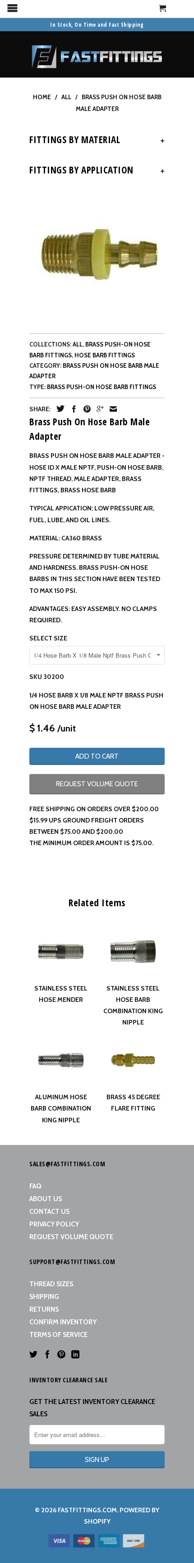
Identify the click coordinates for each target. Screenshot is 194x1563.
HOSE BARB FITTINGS (104, 355)
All (78, 344)
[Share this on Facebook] (72, 409)
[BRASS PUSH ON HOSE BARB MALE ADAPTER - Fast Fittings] (97, 255)
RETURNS (44, 1309)
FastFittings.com (87, 1510)
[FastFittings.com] (97, 54)
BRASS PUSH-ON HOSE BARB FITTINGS (101, 386)
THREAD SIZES (51, 1284)
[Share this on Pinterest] (85, 409)
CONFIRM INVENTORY (63, 1322)
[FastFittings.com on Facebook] (47, 1354)
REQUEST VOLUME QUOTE (97, 784)
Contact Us (49, 1211)
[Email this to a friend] (111, 409)
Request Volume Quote (71, 1237)
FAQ (35, 1186)
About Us (45, 1199)
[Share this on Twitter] (58, 408)
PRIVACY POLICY (54, 1224)
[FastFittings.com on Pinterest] (61, 1354)
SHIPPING (44, 1297)
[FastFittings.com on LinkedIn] (75, 1354)
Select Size (48, 638)
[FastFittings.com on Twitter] (33, 1354)
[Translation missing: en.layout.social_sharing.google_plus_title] (98, 409)
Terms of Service (58, 1335)
